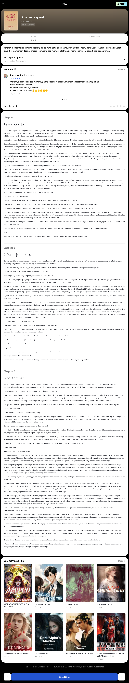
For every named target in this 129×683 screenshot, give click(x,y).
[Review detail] (18, 94)
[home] (3, 4)
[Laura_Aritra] (6, 76)
